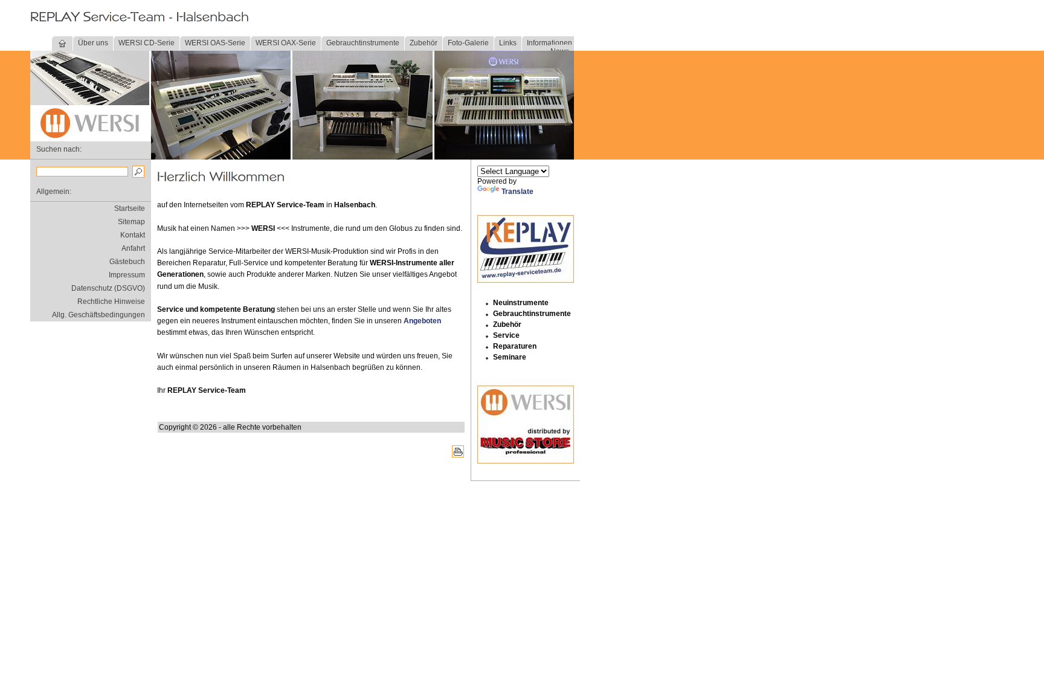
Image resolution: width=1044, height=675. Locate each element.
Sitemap (131, 222)
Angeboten (422, 321)
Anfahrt (133, 248)
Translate (517, 191)
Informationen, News (550, 47)
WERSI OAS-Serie (215, 43)
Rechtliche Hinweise (111, 301)
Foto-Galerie (468, 43)
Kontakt (132, 235)
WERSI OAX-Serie (286, 43)
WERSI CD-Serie (146, 43)
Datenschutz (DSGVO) (108, 288)
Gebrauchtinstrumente (362, 43)
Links (508, 43)
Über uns (93, 43)
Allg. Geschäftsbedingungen (98, 315)
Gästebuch (127, 261)
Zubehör (423, 43)
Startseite (129, 208)
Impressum (127, 275)
